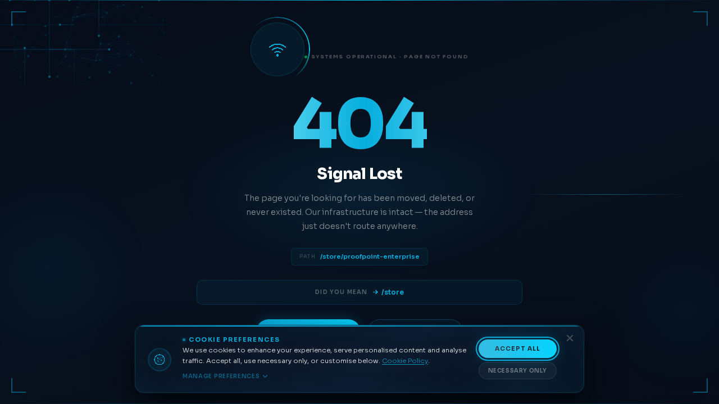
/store (392, 292)
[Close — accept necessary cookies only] (570, 338)
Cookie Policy (405, 361)
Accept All (518, 348)
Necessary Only (517, 370)
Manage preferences (221, 376)
